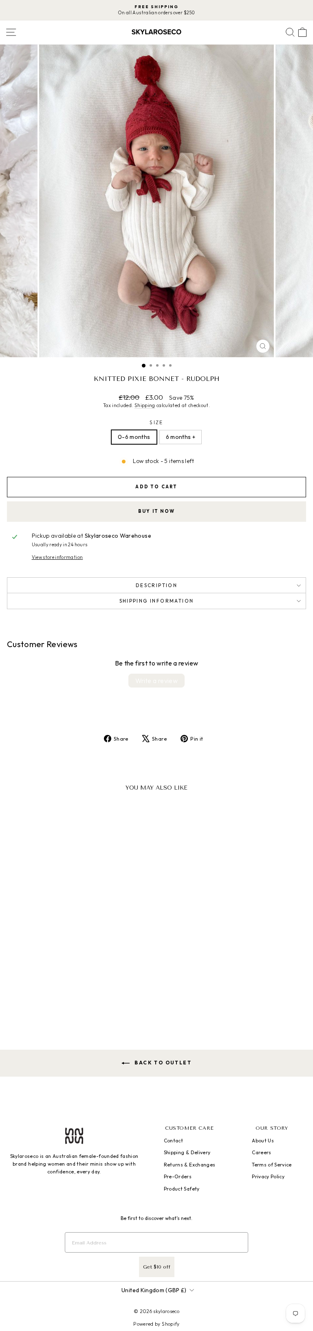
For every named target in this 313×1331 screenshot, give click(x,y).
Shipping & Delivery (187, 1152)
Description (156, 585)
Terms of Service (272, 1165)
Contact (173, 1140)
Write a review (156, 681)
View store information (57, 557)
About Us (263, 1140)
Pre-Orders (178, 1176)
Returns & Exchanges (190, 1165)
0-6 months (134, 437)
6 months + (181, 437)
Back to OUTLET (162, 1062)
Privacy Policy (268, 1176)
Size (156, 422)
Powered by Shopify (156, 1324)
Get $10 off (156, 1267)
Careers (261, 1152)
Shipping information (156, 601)
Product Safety (182, 1189)
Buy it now (156, 511)
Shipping (144, 405)
